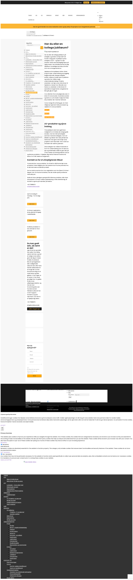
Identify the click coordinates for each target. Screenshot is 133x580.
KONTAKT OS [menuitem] (7, 560)
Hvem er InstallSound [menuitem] (16, 568)
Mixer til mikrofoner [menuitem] (12, 479)
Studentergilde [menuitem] (14, 543)
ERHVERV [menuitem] (6, 508)
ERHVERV (70, 15)
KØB (63, 15)
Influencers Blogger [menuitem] (16, 576)
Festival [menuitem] (12, 529)
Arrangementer (37, 35)
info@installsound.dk (33, 186)
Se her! (98, 27)
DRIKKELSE (48, 15)
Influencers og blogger (52, 409)
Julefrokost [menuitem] (13, 539)
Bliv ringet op (35, 309)
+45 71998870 (31, 302)
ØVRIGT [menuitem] (6, 497)
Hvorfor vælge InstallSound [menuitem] (18, 566)
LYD (36, 15)
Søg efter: (29, 43)
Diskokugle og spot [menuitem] (12, 487)
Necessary (5, 444)
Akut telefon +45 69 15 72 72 (32, 406)
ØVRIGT (57, 15)
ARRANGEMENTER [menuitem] (9, 522)
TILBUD (30, 15)
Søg (42, 48)
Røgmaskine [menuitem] (10, 518)
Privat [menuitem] (8, 524)
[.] (47, 401)
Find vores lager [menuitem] (11, 562)
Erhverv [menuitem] (9, 547)
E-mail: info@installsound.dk (54, 397)
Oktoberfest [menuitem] (13, 541)
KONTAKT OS (31, 19)
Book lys (46, 114)
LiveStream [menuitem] (13, 537)
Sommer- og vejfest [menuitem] (16, 535)
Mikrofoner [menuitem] (10, 516)
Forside (28, 35)
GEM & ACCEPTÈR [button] (6, 460)
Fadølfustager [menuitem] (11, 495)
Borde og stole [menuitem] (11, 500)
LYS (42, 15)
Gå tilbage (32, 31)
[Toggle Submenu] (28, 52)
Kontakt (86, 2)
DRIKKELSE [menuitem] (7, 493)
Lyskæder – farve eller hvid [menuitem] (15, 485)
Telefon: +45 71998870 (52, 396)
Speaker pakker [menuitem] (15, 514)
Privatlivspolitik (72, 408)
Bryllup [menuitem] (12, 526)
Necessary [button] (4, 442)
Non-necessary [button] (5, 452)
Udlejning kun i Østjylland (98, 2)
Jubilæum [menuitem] (13, 555)
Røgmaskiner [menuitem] (11, 489)
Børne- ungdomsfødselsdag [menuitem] (18, 527)
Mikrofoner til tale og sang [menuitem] (15, 481)
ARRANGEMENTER (80, 15)
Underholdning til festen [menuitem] (14, 502)
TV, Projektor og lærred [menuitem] (14, 498)
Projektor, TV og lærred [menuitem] (17, 512)
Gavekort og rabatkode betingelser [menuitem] (20, 572)
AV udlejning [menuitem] (10, 510)
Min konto (71, 391)
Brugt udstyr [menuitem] (10, 578)
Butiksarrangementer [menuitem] (16, 553)
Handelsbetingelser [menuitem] (13, 570)
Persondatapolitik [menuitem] (15, 574)
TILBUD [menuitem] (6, 475)
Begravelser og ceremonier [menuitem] (18, 545)
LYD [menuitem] (5, 477)
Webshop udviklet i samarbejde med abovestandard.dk (81, 409)
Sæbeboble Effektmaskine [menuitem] (15, 491)
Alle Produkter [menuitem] (11, 504)
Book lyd (46, 110)
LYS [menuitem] (5, 483)
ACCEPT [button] (3, 425)
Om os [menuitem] (9, 564)
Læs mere (31, 204)
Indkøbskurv (72, 401)
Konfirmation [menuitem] (14, 531)
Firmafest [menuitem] (13, 549)
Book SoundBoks (49, 117)
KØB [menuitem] (5, 506)
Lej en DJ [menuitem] (12, 533)
